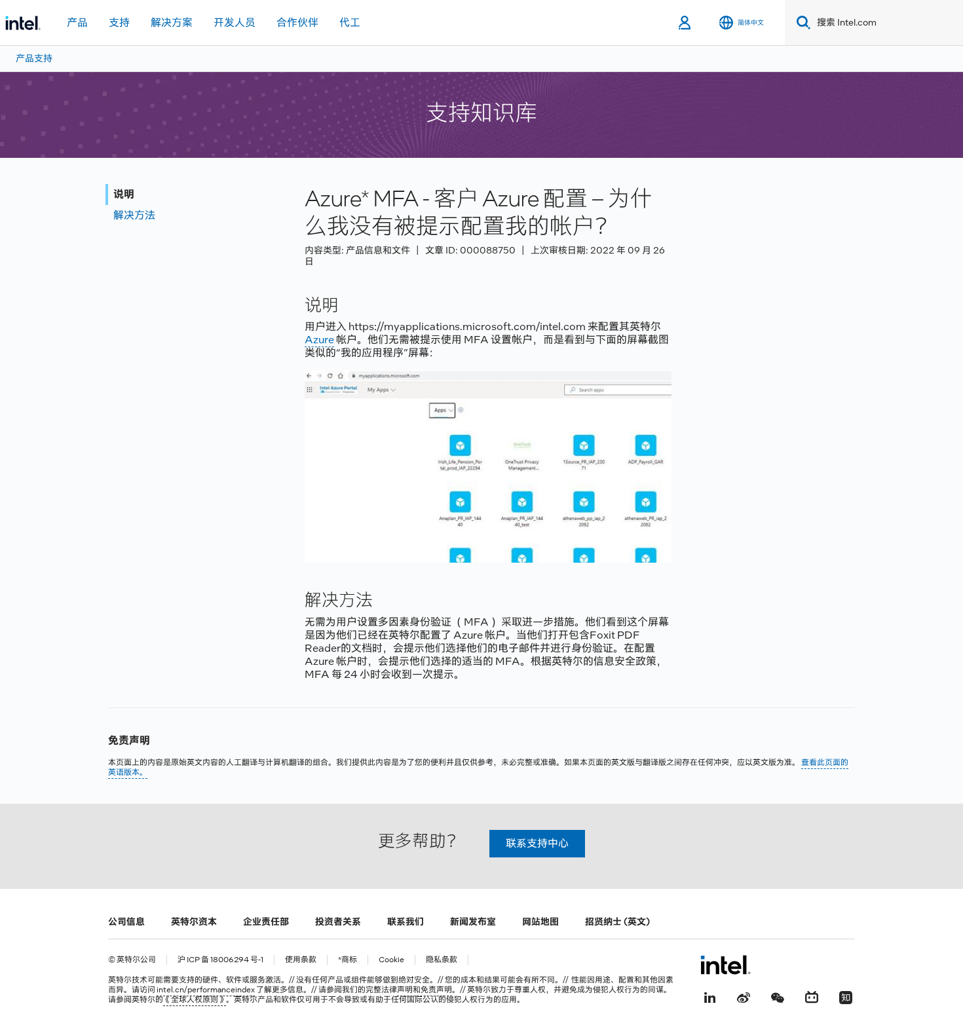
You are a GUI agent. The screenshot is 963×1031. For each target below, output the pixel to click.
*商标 (347, 960)
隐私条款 (441, 960)
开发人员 (234, 22)
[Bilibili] (811, 996)
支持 (119, 22)
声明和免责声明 (424, 989)
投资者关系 (338, 922)
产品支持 (34, 58)
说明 (123, 194)
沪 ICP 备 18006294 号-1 (220, 960)
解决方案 (172, 22)
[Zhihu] (846, 996)
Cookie (391, 960)
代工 (349, 22)
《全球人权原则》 (194, 999)
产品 (77, 22)
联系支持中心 (537, 843)
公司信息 (126, 922)
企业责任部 (266, 922)
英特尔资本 (194, 922)
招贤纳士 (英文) (617, 922)
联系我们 (405, 922)
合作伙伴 (297, 22)
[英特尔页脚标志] (725, 965)
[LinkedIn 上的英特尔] (709, 996)
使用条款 (300, 960)
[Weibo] (743, 996)
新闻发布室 (473, 922)
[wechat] (777, 996)
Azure (319, 340)
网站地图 (540, 922)
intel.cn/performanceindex (206, 989)
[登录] (685, 23)
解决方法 (134, 215)
